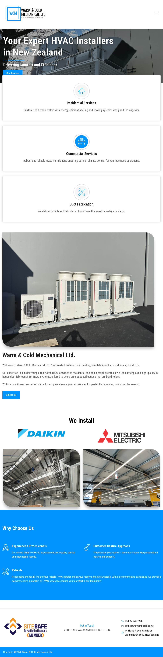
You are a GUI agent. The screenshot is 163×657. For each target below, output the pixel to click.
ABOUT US (11, 395)
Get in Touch (87, 625)
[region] (81, 56)
